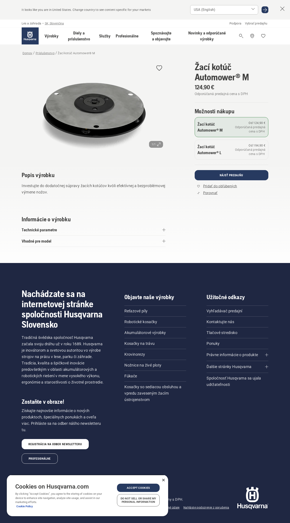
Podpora (235, 23)
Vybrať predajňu (256, 23)
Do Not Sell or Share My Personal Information (138, 500)
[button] (51, 35)
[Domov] (30, 35)
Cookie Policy (24, 506)
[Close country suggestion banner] (282, 8)
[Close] (163, 480)
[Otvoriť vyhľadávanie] (241, 36)
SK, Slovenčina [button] (54, 23)
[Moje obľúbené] (263, 36)
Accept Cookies (138, 487)
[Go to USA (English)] (265, 9)
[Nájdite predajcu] (252, 36)
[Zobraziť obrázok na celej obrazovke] (93, 111)
